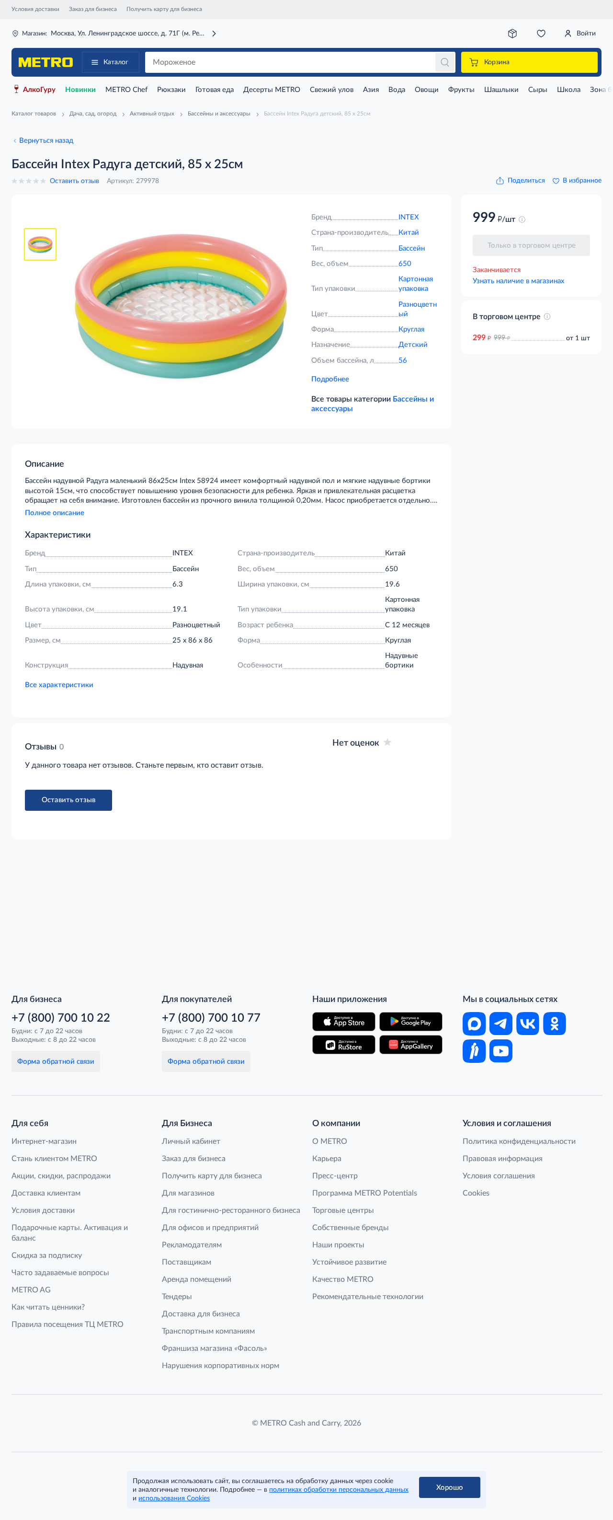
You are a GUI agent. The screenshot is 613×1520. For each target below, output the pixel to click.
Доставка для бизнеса (201, 1314)
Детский (413, 344)
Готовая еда (214, 89)
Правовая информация (503, 1159)
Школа (568, 89)
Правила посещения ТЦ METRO (67, 1324)
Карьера (326, 1159)
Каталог (115, 62)
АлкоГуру (39, 89)
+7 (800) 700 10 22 (60, 1018)
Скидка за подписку (46, 1255)
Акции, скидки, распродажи (61, 1176)
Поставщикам (186, 1262)
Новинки (80, 89)
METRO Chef (126, 89)
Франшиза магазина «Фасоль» (214, 1348)
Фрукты (461, 89)
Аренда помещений (196, 1279)
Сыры (537, 89)
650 (404, 263)
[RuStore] (343, 1044)
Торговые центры (343, 1210)
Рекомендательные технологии (367, 1297)
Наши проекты (338, 1245)
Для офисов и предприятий (210, 1228)
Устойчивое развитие (349, 1262)
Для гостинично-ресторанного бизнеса (231, 1210)
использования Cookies (174, 1498)
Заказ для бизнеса (93, 9)
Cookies (476, 1193)
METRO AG (31, 1290)
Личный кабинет (191, 1141)
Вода (396, 89)
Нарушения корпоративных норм (220, 1366)
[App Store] (343, 1021)
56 (402, 360)
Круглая (411, 329)
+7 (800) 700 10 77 (211, 1018)
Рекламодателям (192, 1245)
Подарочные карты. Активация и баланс (69, 1233)
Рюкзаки (171, 89)
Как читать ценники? (48, 1307)
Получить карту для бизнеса (164, 9)
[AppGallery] (411, 1044)
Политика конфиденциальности (519, 1141)
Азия (371, 89)
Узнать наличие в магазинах (518, 281)
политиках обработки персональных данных (339, 1489)
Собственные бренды (350, 1228)
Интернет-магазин (44, 1141)
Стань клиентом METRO (54, 1159)
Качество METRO (343, 1279)
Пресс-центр (335, 1176)
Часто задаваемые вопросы (60, 1273)
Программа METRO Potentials (364, 1193)
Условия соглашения (499, 1176)
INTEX (408, 217)
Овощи (427, 89)
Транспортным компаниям (208, 1331)
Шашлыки (501, 89)
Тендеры (177, 1297)
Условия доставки (35, 9)
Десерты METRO (271, 89)
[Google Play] (411, 1021)
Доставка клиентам (45, 1193)
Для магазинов (188, 1193)
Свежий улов (331, 89)
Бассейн (411, 248)
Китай (408, 232)
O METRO (329, 1141)
